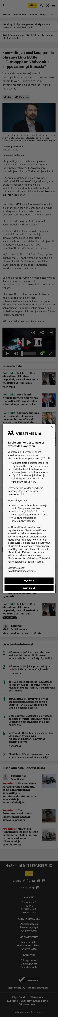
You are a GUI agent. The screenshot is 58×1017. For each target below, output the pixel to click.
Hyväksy (29, 580)
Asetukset (29, 588)
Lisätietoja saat (22, 569)
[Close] (52, 427)
